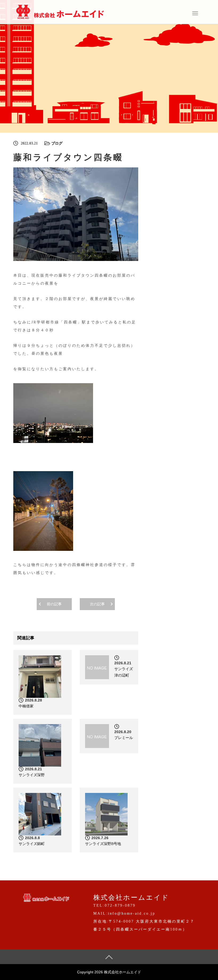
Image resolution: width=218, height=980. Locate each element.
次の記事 (97, 604)
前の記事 (54, 604)
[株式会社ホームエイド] (59, 11)
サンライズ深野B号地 (103, 844)
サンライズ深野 (32, 775)
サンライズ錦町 (32, 844)
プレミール (123, 738)
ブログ (56, 143)
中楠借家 (26, 706)
